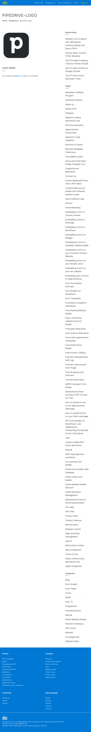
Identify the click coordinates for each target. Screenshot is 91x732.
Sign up (84, 3)
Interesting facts (73, 610)
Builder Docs (6, 667)
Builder (4, 661)
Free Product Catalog (75, 352)
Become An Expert (74, 144)
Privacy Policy (71, 516)
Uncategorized (72, 637)
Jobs (67, 438)
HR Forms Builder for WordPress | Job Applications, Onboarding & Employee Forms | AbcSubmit (76, 427)
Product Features (73, 520)
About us (69, 104)
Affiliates (69, 113)
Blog (67, 580)
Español (48, 703)
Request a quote (73, 529)
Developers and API (9, 664)
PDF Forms (70, 628)
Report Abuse (50, 677)
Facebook (5, 698)
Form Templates (64, 3)
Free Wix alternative (74, 380)
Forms (68, 593)
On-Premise (6, 677)
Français (49, 708)
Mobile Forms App (8, 683)
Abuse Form (71, 109)
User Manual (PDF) (9, 669)
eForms (68, 203)
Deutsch (48, 706)
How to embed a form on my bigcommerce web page (75, 405)
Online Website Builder (75, 619)
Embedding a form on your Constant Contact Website (76, 253)
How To (69, 602)
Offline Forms (7, 680)
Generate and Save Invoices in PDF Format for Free (76, 394)
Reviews (69, 632)
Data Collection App (74, 199)
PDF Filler (69, 511)
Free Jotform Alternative (77, 333)
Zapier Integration (73, 566)
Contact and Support (53, 661)
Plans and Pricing (52, 664)
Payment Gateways (74, 624)
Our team (69, 507)
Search (37, 3)
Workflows (6, 672)
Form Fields (70, 588)
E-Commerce (7, 675)
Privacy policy (51, 675)
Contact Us (70, 176)
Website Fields (72, 641)
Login (76, 3)
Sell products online (74, 545)
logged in (17, 76)
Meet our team (51, 669)
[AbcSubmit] (5, 3)
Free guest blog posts (75, 329)
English (48, 698)
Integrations (50, 3)
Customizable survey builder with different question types (75, 191)
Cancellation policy (74, 156)
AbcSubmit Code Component (12, 685)
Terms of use (50, 672)
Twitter (4, 701)
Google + (5, 703)
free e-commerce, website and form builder (73, 321)
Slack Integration (73, 550)
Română (48, 701)
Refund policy (71, 524)
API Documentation (74, 125)
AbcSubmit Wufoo (73, 100)
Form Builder (71, 584)
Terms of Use (71, 554)
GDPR (68, 597)
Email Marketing (72, 207)
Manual (68, 450)
